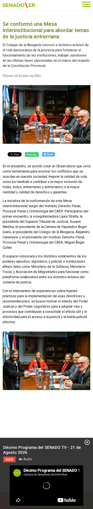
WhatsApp (31, 154)
